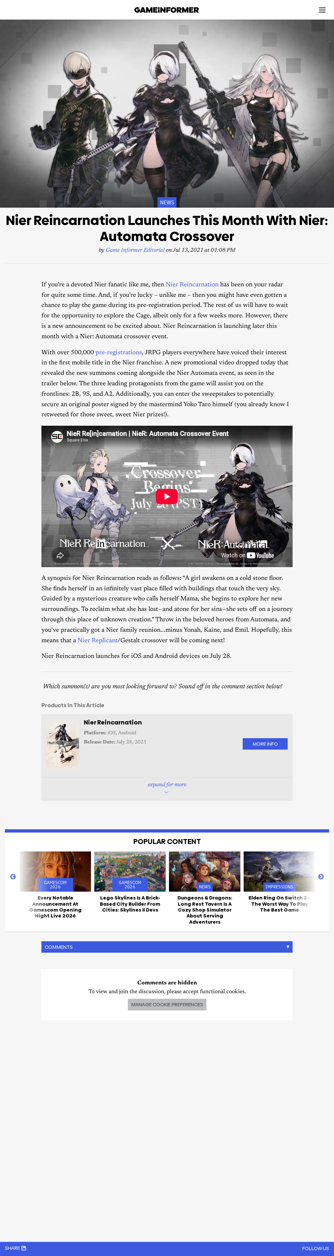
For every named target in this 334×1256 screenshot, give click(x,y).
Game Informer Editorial (135, 250)
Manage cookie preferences (167, 1004)
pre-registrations (119, 353)
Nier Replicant (98, 641)
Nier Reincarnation (192, 285)
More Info (265, 743)
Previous (13, 877)
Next (321, 877)
